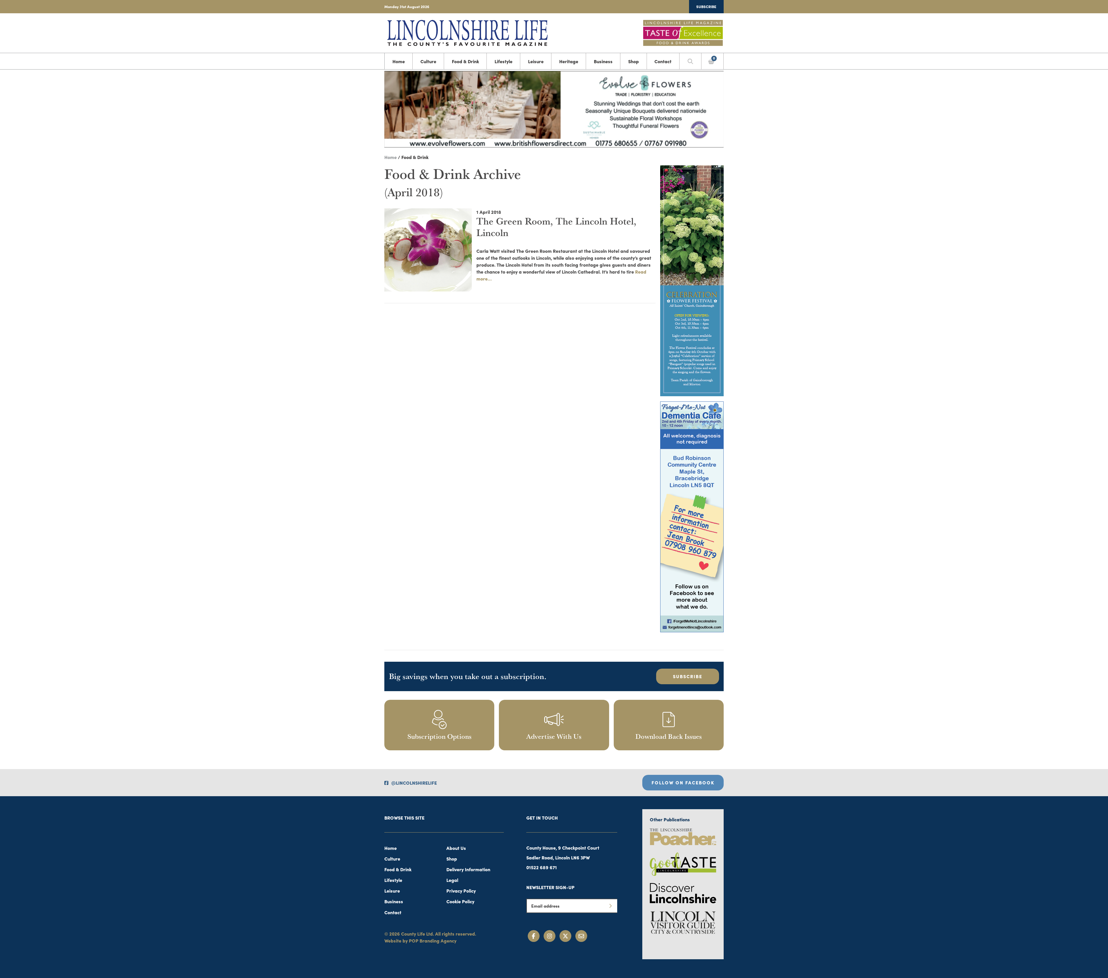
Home (398, 61)
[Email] (581, 936)
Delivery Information (468, 869)
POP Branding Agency (432, 940)
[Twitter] (565, 936)
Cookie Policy (460, 901)
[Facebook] (534, 936)
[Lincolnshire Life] (467, 32)
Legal (452, 880)
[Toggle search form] (690, 61)
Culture (428, 61)
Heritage (568, 61)
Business (603, 61)
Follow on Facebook (683, 782)
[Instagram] (549, 936)
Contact (662, 61)
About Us (456, 848)
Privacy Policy (461, 890)
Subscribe (706, 6)
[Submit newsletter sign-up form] (610, 905)
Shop (633, 61)
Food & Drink (465, 61)
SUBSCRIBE (687, 676)
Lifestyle (503, 61)
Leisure (536, 61)
